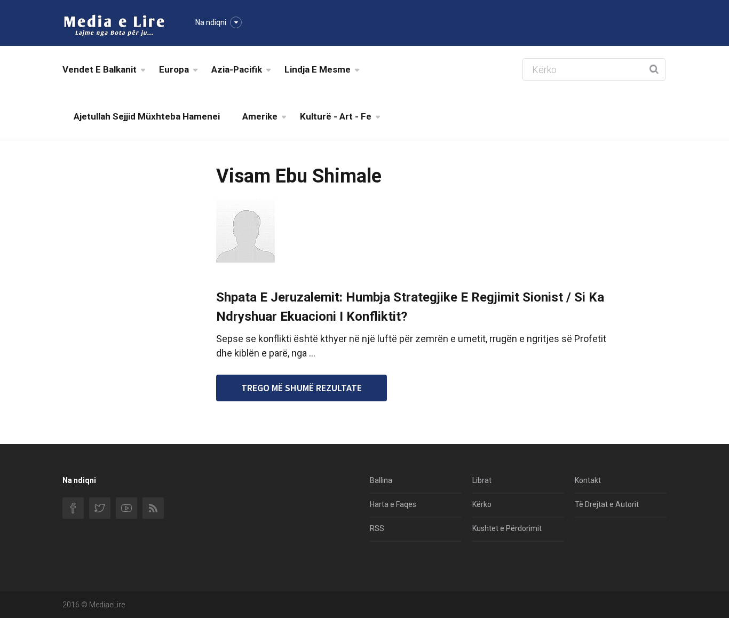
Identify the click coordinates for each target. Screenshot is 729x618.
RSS (377, 528)
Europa (174, 69)
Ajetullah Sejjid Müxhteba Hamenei (147, 116)
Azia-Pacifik (236, 69)
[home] (113, 25)
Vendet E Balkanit (99, 69)
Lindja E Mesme (317, 69)
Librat (482, 480)
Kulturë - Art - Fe (335, 116)
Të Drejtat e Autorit (607, 504)
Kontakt (588, 480)
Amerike (260, 116)
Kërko (482, 504)
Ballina (381, 480)
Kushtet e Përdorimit (507, 528)
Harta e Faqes (393, 504)
